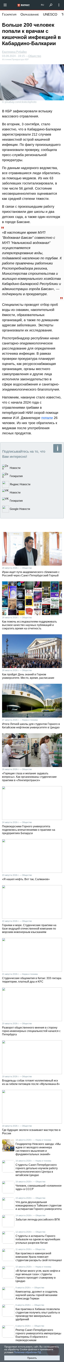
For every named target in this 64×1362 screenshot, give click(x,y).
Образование (29, 14)
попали (47, 418)
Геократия (9, 14)
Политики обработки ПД (27, 1352)
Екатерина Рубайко (14, 51)
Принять (32, 1358)
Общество (34, 56)
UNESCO (50, 14)
